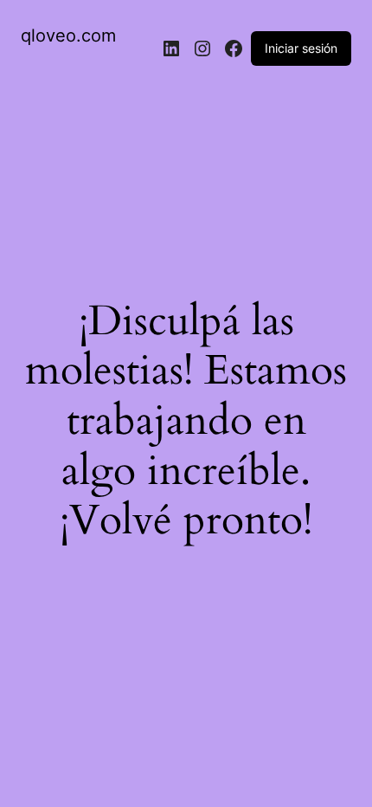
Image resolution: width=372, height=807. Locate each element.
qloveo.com (68, 35)
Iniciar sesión (301, 48)
